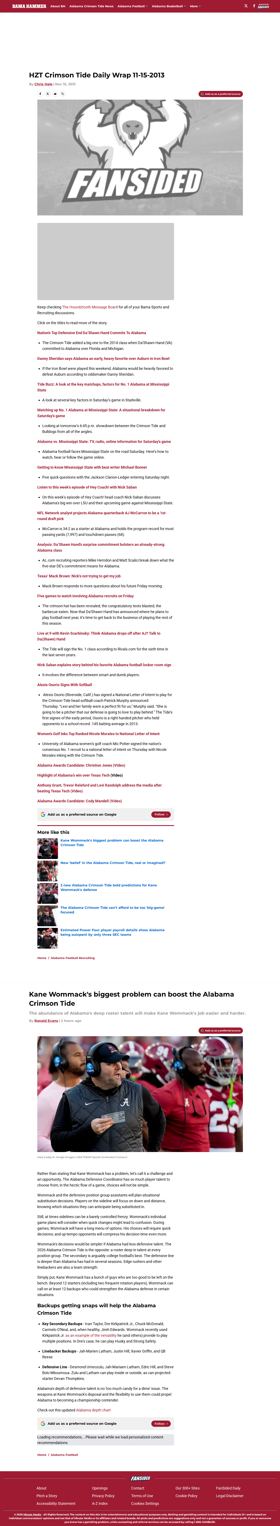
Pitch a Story (46, 1496)
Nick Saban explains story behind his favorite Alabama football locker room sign (104, 665)
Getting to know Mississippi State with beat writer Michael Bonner (92, 467)
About (41, 1488)
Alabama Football (131, 6)
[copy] (62, 94)
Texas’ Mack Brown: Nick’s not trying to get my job (79, 576)
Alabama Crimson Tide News (91, 6)
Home (41, 958)
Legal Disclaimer (230, 1496)
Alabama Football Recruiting (73, 958)
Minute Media (32, 1514)
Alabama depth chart (93, 1410)
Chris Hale (43, 84)
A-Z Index (100, 1503)
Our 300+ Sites (188, 1488)
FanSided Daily (228, 1488)
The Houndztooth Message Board (90, 307)
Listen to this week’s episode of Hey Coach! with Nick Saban (87, 487)
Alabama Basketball (167, 6)
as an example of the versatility (91, 1335)
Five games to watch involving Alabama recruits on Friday (85, 596)
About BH (57, 6)
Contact (137, 1488)
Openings (100, 1488)
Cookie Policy (187, 1496)
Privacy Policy (103, 1496)
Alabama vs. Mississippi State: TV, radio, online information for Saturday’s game (104, 441)
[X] (246, 5)
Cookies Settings (145, 1503)
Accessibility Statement (55, 1503)
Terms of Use (142, 1496)
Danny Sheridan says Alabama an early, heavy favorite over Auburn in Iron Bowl (103, 358)
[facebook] (254, 5)
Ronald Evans (46, 1021)
